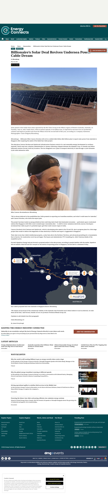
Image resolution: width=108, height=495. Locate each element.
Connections (78, 39)
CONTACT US (72, 458)
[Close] (63, 475)
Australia (21, 429)
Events (71, 39)
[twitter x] (78, 447)
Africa (20, 424)
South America (23, 438)
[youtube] (83, 447)
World (12, 39)
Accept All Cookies (54, 479)
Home (13, 46)
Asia (20, 427)
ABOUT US (35, 458)
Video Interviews (41, 435)
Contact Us (58, 433)
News (7, 39)
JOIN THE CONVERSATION (86, 332)
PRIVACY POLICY (47, 458)
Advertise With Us (85, 26)
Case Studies (58, 429)
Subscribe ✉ (102, 447)
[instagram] (75, 447)
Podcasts (39, 433)
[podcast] (86, 447)
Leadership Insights (21, 39)
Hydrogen (3, 427)
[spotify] (89, 447)
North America (23, 435)
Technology (4, 433)
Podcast (37, 39)
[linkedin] (80, 447)
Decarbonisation (5, 422)
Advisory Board (59, 424)
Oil (2, 429)
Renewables (27, 46)
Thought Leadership (42, 431)
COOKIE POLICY (55, 458)
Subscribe (57, 431)
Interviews (39, 429)
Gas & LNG (4, 424)
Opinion (31, 39)
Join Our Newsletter (99, 26)
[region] (33, 483)
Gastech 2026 (99, 39)
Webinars (39, 438)
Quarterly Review (51, 39)
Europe (21, 431)
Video (43, 39)
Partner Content (63, 39)
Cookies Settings (64, 458)
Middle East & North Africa (26, 433)
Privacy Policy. (5, 335)
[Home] (3, 39)
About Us (57, 422)
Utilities (3, 435)
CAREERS (40, 458)
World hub (22, 422)
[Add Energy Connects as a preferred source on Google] (15, 64)
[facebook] (72, 447)
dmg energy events (60, 435)
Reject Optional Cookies (54, 483)
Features (39, 427)
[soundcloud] (92, 447)
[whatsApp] (95, 447)
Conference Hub (88, 39)
